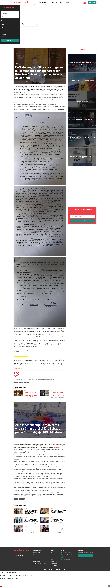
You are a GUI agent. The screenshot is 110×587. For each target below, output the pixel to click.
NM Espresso (34, 4)
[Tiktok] (20, 555)
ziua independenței (22, 499)
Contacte (35, 556)
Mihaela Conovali (18, 81)
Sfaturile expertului (64, 4)
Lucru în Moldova (56, 4)
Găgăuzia (46, 4)
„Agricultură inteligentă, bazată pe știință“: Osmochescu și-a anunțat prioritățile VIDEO (57, 520)
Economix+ (66, 2)
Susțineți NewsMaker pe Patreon (40, 563)
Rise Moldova (55, 447)
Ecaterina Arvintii (27, 398)
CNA (21, 382)
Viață (25, 390)
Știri (39, 2)
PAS (26, 382)
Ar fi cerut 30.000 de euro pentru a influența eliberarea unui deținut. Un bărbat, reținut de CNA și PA (58, 394)
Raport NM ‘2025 (72, 4)
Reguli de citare (36, 561)
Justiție (50, 4)
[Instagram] (18, 555)
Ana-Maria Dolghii (18, 436)
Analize (44, 2)
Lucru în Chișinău (82, 49)
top (15, 499)
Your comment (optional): (9, 578)
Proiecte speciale (57, 2)
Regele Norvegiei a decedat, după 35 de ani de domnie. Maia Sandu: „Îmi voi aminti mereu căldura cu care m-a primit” (58, 529)
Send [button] (1, 586)
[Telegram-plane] (22, 555)
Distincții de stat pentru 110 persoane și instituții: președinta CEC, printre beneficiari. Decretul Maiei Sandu (58, 511)
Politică (16, 63)
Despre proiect (36, 552)
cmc (16, 382)
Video (49, 2)
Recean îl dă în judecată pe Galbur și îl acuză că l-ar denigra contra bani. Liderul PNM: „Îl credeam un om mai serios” (31, 521)
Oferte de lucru (36, 559)
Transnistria (40, 4)
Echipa (34, 554)
